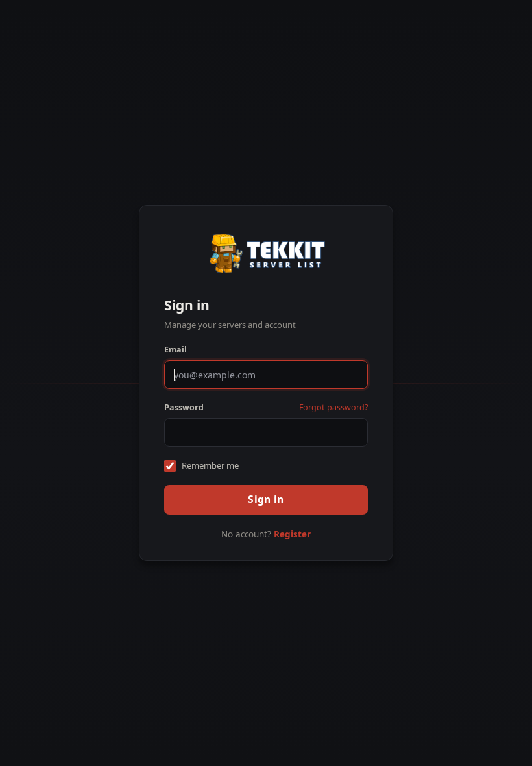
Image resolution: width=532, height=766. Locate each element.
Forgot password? (333, 407)
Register (292, 534)
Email (175, 349)
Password (184, 407)
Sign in (266, 499)
